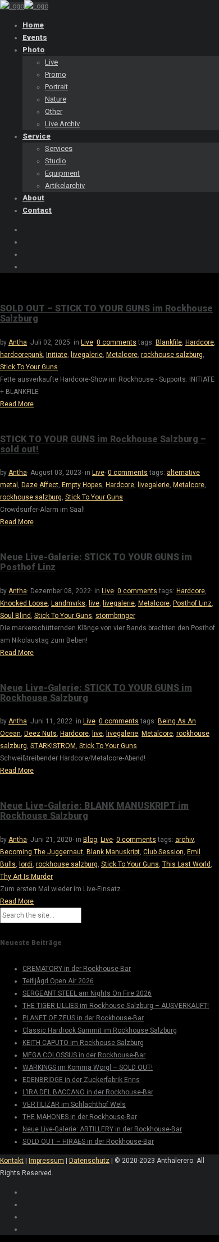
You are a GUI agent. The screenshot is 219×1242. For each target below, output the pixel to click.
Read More (17, 404)
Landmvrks (68, 603)
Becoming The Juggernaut (41, 852)
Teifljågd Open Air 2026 (58, 981)
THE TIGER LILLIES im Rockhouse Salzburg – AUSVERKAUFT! (115, 1006)
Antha (17, 342)
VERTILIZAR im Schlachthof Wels (74, 1104)
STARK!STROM (53, 746)
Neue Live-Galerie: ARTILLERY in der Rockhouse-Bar (102, 1129)
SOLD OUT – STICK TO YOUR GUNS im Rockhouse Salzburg (106, 313)
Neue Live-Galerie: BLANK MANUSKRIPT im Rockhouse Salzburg (94, 810)
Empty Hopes (82, 485)
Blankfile (169, 342)
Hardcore (199, 342)
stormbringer (115, 616)
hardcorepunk (21, 355)
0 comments (116, 342)
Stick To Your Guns (29, 367)
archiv (184, 840)
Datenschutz (89, 1161)
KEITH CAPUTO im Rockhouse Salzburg (83, 1043)
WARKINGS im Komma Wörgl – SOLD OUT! (87, 1067)
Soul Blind (15, 616)
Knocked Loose (24, 603)
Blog (90, 840)
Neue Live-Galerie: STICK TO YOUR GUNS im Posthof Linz (96, 562)
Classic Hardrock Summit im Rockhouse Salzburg (99, 1030)
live (94, 603)
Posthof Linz (192, 603)
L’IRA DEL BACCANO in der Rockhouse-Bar (87, 1092)
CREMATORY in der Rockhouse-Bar (76, 969)
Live (87, 342)
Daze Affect (39, 485)
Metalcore (122, 355)
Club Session (163, 852)
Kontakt (12, 1161)
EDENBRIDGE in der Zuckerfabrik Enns (81, 1080)
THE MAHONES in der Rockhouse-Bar (79, 1117)
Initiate (56, 355)
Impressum (46, 1161)
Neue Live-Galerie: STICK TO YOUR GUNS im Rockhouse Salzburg (96, 692)
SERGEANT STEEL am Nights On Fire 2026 (87, 993)
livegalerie (87, 355)
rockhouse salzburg (172, 355)
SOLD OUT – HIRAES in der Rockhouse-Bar (88, 1141)
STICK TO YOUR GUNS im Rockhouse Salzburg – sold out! (103, 444)
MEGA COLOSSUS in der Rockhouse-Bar (83, 1055)
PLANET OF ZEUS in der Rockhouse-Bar (83, 1018)
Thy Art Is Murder (26, 877)
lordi (26, 864)
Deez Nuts (40, 733)
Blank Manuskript (113, 852)
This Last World (186, 864)
